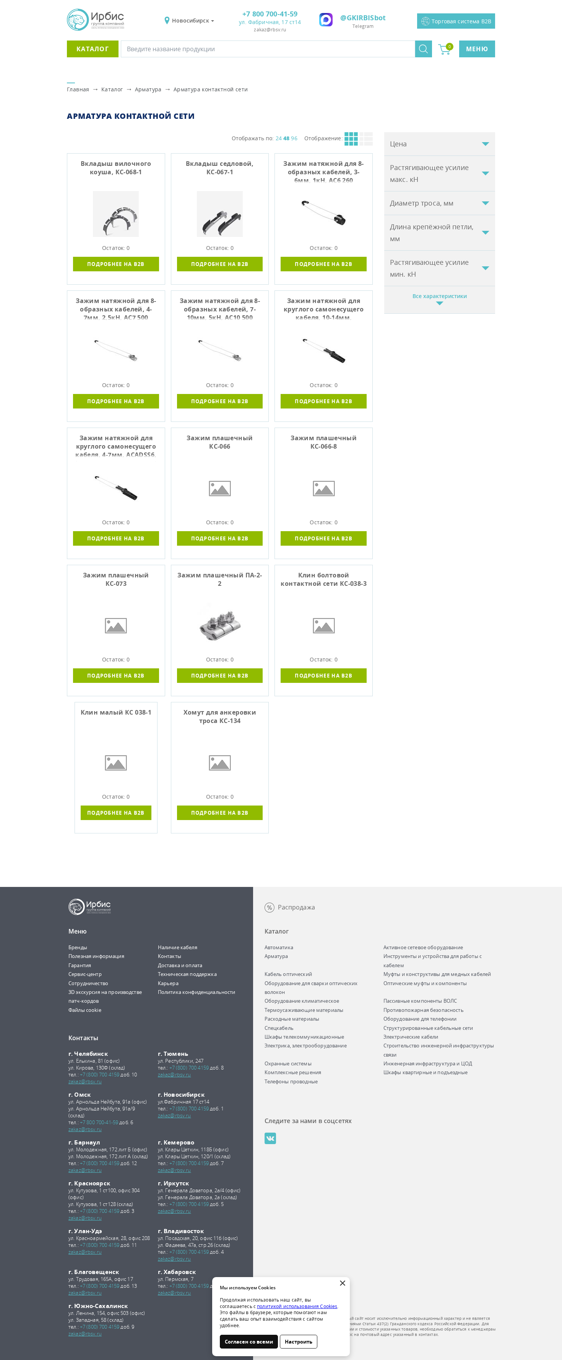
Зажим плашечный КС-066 (220, 442)
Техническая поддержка (187, 974)
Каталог (92, 49)
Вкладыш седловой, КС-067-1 (220, 167)
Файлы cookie (84, 1010)
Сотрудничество (88, 983)
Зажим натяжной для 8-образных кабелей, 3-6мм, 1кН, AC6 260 (323, 172)
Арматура (148, 89)
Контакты (169, 956)
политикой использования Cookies (297, 1306)
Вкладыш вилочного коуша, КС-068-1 (116, 167)
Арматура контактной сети (211, 89)
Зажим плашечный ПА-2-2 (219, 579)
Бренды (77, 947)
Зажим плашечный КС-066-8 (324, 442)
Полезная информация (96, 956)
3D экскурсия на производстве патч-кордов (105, 996)
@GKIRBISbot (363, 17)
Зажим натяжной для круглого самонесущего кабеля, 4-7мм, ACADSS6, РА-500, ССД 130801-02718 (115, 448)
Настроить (298, 1341)
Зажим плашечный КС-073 (116, 579)
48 (286, 138)
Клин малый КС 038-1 (116, 712)
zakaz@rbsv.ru (270, 29)
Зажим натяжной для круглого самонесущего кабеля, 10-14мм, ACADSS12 (324, 310)
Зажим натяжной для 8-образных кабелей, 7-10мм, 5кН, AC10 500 (220, 309)
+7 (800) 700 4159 (99, 1074)
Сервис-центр (85, 974)
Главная (78, 89)
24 (279, 138)
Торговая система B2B (461, 21)
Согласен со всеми (249, 1341)
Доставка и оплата (180, 965)
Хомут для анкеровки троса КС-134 (220, 716)
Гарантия (79, 965)
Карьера (168, 983)
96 (294, 138)
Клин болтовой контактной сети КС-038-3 (324, 579)
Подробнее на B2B (116, 264)
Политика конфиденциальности (197, 992)
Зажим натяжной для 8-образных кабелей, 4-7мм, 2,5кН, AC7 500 (116, 309)
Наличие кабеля (177, 947)
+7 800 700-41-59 (269, 13)
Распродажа (296, 907)
